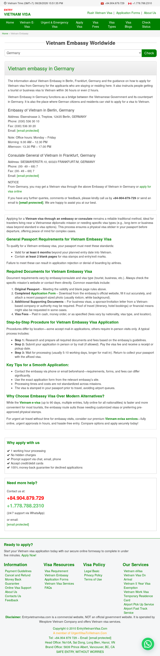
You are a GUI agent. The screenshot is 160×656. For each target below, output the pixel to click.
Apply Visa (79, 24)
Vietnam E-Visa (27, 24)
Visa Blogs (128, 24)
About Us (150, 13)
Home (10, 22)
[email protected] (28, 130)
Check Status (146, 24)
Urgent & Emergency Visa (54, 24)
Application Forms (128, 13)
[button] (148, 644)
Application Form (43, 293)
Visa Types (112, 24)
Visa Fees (95, 24)
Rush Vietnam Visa (99, 13)
